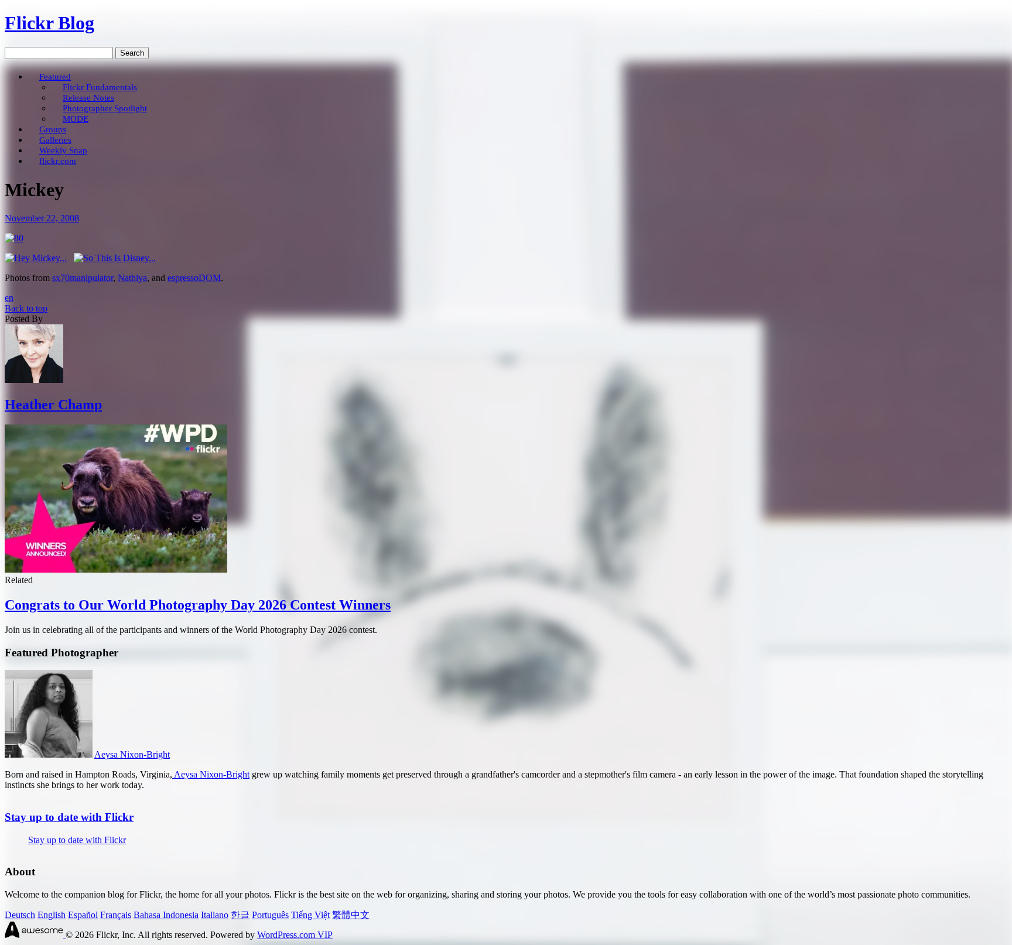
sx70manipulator (82, 278)
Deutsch (20, 915)
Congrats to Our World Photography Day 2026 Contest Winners (198, 604)
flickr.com (57, 161)
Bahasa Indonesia (166, 915)
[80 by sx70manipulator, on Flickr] (14, 238)
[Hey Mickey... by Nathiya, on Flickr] (36, 258)
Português (270, 915)
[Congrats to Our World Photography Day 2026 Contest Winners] (116, 569)
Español (83, 915)
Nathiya (132, 278)
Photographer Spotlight (105, 108)
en (9, 298)
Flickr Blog (49, 22)
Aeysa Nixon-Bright (132, 754)
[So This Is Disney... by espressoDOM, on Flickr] (115, 258)
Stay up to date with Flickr (69, 817)
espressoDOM (194, 278)
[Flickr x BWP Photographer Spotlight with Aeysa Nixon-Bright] (49, 754)
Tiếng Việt (310, 915)
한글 (240, 915)
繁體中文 (351, 915)
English (51, 915)
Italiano (214, 915)
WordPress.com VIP (295, 935)
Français (115, 915)
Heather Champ (53, 404)
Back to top (26, 308)
